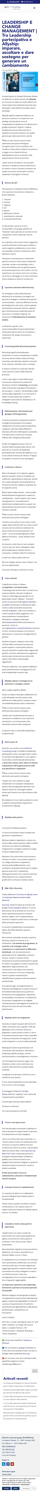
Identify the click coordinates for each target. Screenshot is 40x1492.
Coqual (23, 1027)
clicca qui (26, 1353)
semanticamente (24, 628)
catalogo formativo (26, 1348)
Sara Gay (5, 905)
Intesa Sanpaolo (14, 908)
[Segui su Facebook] (8, 1464)
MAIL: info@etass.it (9, 1446)
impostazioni (25, 1484)
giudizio (14, 610)
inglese (25, 602)
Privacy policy (6, 1474)
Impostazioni (26, 1488)
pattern (7, 605)
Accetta (6, 1488)
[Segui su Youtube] (12, 1464)
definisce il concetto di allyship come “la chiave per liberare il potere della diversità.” (19, 897)
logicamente (11, 628)
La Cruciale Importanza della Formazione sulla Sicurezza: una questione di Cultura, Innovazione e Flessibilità (19, 1406)
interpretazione (11, 622)
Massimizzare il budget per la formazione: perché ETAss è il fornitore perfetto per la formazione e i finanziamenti (20, 1416)
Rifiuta (15, 1488)
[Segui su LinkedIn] (3, 1464)
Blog (15, 70)
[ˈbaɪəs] (31, 602)
